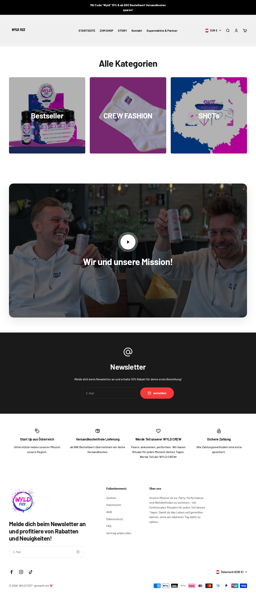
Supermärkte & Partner (162, 30)
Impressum (113, 504)
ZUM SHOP (106, 30)
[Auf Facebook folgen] (11, 572)
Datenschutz (114, 519)
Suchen (111, 498)
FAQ (108, 526)
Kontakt (137, 30)
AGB (109, 512)
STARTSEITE (87, 30)
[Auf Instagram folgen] (21, 572)
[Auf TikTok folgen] (30, 572)
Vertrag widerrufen (118, 533)
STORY (122, 30)
